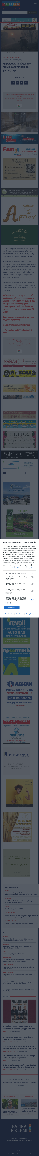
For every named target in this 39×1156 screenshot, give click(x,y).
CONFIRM (11, 607)
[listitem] (19, 573)
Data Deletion (9, 614)
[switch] (32, 577)
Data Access (19, 614)
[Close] (35, 542)
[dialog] (19, 578)
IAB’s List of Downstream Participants (21, 568)
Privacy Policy (30, 614)
